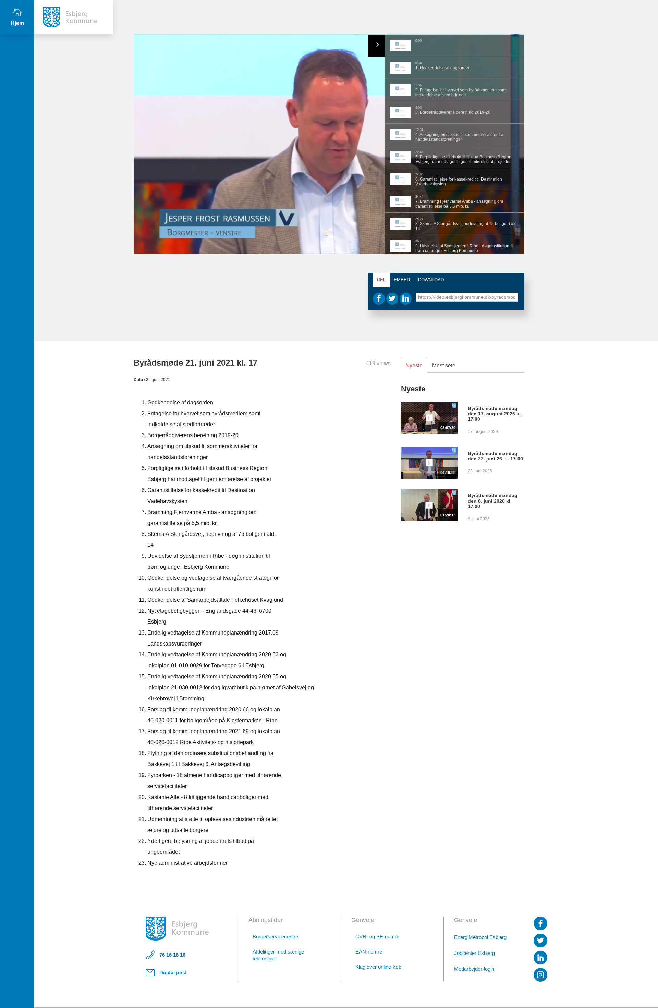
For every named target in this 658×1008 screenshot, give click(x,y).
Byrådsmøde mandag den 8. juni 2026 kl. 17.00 (492, 501)
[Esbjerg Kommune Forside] (177, 929)
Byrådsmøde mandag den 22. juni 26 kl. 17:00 (495, 456)
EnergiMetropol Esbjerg (480, 937)
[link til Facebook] (540, 923)
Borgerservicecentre (275, 936)
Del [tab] (381, 279)
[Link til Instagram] (540, 975)
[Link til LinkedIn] (540, 957)
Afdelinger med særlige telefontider (278, 955)
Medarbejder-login (474, 969)
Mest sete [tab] (443, 365)
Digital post (173, 972)
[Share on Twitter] (392, 299)
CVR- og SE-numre (377, 936)
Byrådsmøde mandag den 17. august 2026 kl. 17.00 (495, 414)
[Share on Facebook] (379, 299)
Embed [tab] (402, 279)
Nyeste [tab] (414, 365)
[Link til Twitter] (540, 940)
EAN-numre (368, 952)
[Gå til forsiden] (73, 17)
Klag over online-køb (378, 967)
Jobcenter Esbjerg (474, 953)
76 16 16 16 (172, 955)
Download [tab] (431, 279)
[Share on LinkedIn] (406, 299)
